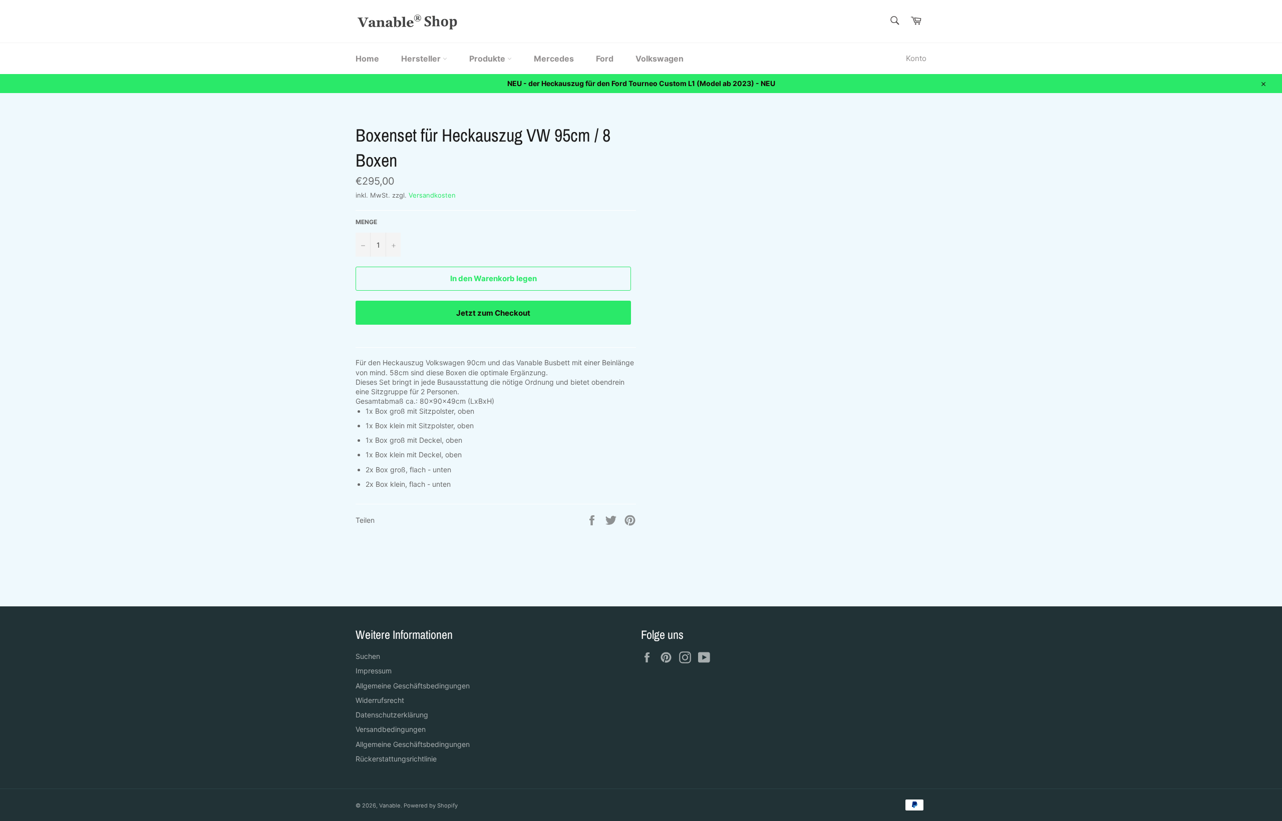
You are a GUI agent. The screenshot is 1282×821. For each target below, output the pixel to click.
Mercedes (554, 59)
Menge (366, 222)
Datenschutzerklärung (392, 714)
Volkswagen (659, 59)
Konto (916, 58)
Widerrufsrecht (380, 700)
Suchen (368, 656)
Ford (604, 59)
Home (367, 59)
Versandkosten (432, 195)
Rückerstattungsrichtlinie (396, 758)
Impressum (374, 670)
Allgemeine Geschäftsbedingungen (413, 685)
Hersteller (422, 59)
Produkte (488, 59)
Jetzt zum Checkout (493, 313)
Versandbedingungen (391, 729)
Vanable (390, 805)
